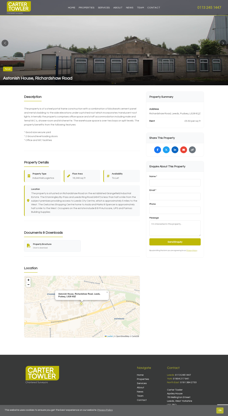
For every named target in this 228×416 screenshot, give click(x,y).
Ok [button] (220, 410)
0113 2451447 (183, 375)
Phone (152, 204)
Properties (87, 7)
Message (154, 218)
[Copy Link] (192, 149)
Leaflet (110, 336)
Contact (153, 7)
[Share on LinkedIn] (175, 149)
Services (104, 7)
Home (71, 7)
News (130, 7)
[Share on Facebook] (157, 149)
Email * (152, 190)
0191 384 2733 (188, 382)
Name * (153, 176)
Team (140, 7)
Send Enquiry (175, 242)
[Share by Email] (183, 149)
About (118, 7)
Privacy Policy (191, 250)
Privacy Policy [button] (105, 410)
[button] (223, 43)
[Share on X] (166, 149)
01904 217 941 (181, 378)
